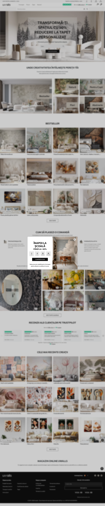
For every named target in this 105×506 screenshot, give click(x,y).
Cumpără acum (40, 259)
